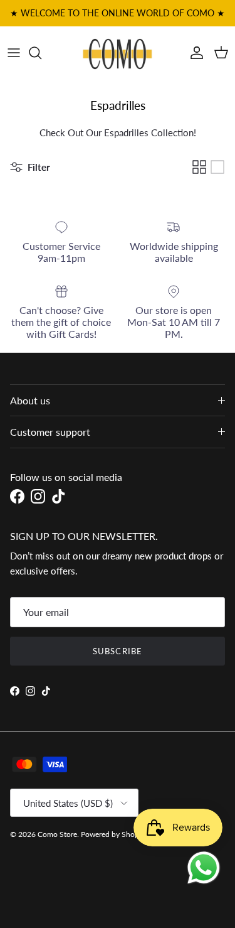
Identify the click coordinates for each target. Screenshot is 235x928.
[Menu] (14, 53)
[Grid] (199, 167)
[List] (217, 167)
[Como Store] (117, 53)
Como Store (57, 834)
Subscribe (117, 651)
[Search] (41, 53)
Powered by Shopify (114, 834)
